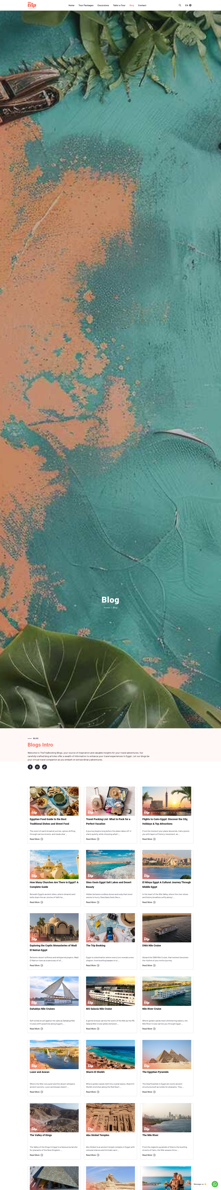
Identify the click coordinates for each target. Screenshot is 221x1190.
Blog (132, 5)
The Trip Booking (95, 945)
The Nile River (150, 1135)
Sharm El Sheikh (95, 1071)
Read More (35, 839)
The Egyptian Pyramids (155, 1071)
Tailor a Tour (119, 5)
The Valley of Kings (41, 1135)
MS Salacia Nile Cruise (99, 1008)
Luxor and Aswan (39, 1071)
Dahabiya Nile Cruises (42, 1008)
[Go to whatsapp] (215, 1184)
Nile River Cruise (151, 1008)
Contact (142, 5)
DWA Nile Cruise (151, 945)
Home (71, 5)
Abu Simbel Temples (97, 1135)
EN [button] (186, 5)
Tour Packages (86, 5)
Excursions (103, 5)
